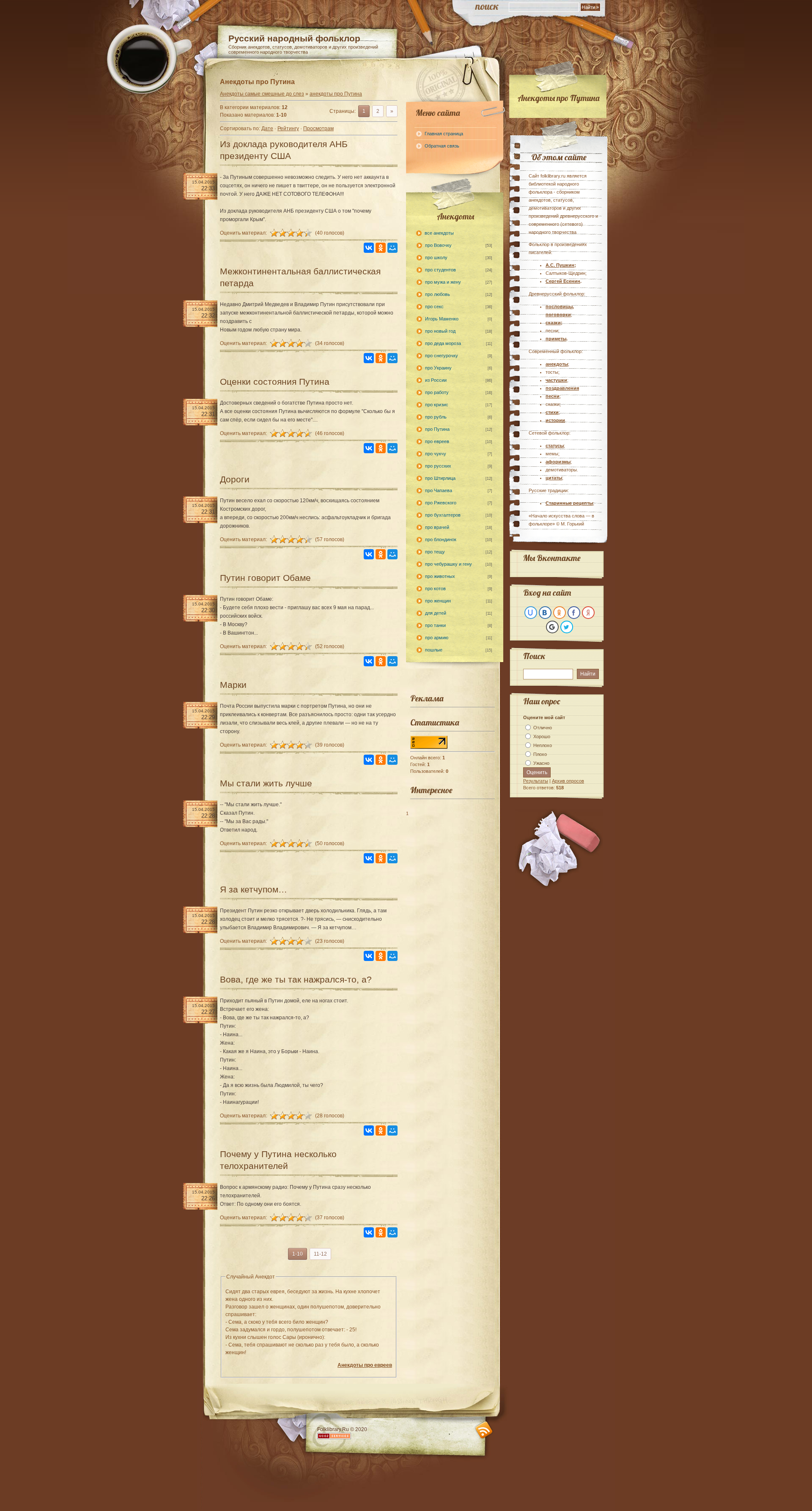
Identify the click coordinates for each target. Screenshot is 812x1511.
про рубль (436, 416)
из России (436, 380)
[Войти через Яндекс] (588, 612)
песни (553, 396)
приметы (556, 338)
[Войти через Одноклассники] (559, 612)
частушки (556, 380)
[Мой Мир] (392, 248)
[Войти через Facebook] (574, 612)
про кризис (436, 404)
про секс (434, 306)
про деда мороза (443, 343)
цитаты (554, 477)
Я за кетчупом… (253, 889)
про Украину (438, 367)
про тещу (435, 551)
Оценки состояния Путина (274, 381)
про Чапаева (438, 490)
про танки (435, 625)
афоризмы (558, 461)
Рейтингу (288, 128)
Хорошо (541, 736)
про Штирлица (440, 478)
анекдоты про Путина (336, 94)
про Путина (437, 429)
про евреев (437, 441)
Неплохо (542, 745)
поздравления (562, 388)
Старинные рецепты (569, 503)
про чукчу (435, 453)
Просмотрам (318, 128)
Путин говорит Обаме (265, 578)
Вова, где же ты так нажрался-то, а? (296, 979)
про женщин (438, 600)
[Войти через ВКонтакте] (545, 612)
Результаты (535, 780)
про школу (436, 257)
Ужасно (541, 763)
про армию (436, 637)
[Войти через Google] (552, 627)
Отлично (542, 727)
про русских (438, 465)
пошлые (433, 649)
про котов (435, 588)
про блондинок (440, 539)
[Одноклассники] (381, 248)
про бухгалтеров (443, 514)
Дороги (235, 479)
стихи (552, 412)
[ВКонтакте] (369, 248)
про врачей (437, 527)
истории (555, 420)
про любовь (437, 294)
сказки (553, 322)
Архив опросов (568, 780)
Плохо (540, 754)
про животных (440, 576)
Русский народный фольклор (294, 38)
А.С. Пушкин (560, 265)
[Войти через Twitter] (566, 627)
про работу (437, 392)
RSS (484, 1430)
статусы (555, 445)
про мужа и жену (443, 282)
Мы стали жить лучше (266, 783)
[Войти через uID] (530, 612)
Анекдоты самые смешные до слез (262, 94)
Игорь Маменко (441, 318)
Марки (233, 685)
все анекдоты (439, 232)
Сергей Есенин (563, 281)
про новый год (440, 331)
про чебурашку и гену (448, 564)
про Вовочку (438, 245)
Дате (267, 128)
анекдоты (557, 364)
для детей (435, 613)
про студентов (440, 269)
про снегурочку (441, 355)
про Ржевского (440, 502)
